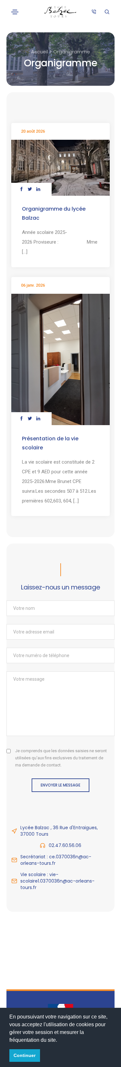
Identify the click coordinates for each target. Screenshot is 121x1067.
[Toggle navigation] (14, 12)
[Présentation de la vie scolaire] (60, 359)
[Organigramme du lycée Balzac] (60, 167)
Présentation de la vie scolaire (50, 443)
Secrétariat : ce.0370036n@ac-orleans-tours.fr (55, 859)
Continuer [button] (24, 1055)
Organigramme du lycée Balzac (54, 213)
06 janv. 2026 (33, 285)
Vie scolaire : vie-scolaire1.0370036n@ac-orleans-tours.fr (57, 881)
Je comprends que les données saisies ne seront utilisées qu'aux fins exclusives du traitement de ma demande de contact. (61, 757)
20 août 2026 (33, 131)
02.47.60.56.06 (65, 845)
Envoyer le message (60, 785)
